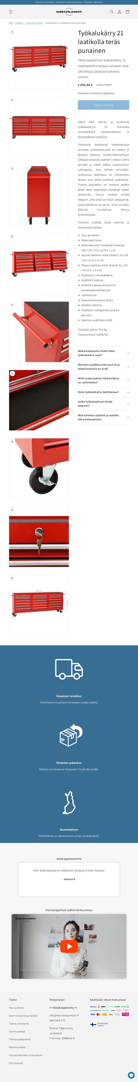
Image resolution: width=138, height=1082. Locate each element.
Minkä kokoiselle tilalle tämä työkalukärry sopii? (96, 353)
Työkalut (19, 22)
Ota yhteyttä (16, 1063)
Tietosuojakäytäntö (20, 1039)
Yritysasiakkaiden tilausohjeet (26, 1055)
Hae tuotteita (16, 1007)
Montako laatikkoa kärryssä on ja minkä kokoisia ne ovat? (99, 367)
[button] (10, 12)
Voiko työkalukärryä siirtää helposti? (95, 403)
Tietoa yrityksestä (19, 1023)
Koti (11, 22)
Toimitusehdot (17, 1031)
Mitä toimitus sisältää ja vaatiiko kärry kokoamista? (98, 417)
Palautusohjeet (17, 1047)
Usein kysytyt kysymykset (23, 1015)
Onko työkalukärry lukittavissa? (98, 392)
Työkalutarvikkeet (34, 22)
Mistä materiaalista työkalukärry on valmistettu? (98, 380)
